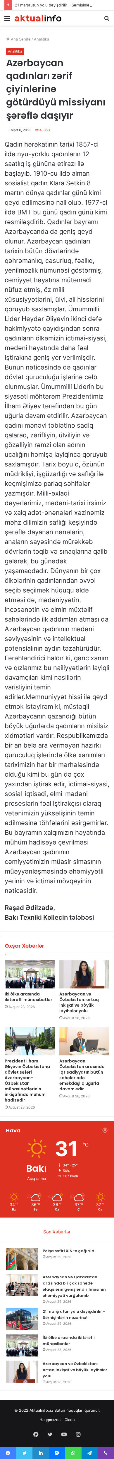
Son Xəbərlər (57, 1232)
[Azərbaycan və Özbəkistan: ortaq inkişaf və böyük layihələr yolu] (84, 974)
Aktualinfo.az (41, 1410)
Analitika (41, 39)
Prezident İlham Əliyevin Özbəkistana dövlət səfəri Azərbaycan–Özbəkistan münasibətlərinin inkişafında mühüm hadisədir (27, 1080)
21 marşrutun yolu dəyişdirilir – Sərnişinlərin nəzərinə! (64, 5)
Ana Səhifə (20, 39)
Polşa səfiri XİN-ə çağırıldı (69, 1251)
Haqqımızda (50, 1419)
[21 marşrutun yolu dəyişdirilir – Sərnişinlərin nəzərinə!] (22, 1319)
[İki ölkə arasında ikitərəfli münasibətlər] (30, 974)
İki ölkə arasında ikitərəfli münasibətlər (28, 997)
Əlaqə (70, 1419)
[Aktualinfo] (38, 18)
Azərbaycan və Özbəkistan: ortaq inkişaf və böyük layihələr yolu (79, 1002)
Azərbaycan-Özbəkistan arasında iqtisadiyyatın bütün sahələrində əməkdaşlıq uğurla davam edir (82, 1075)
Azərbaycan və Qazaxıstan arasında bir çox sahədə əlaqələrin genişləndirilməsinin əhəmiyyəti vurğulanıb (74, 1286)
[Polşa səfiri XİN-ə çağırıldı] (22, 1259)
